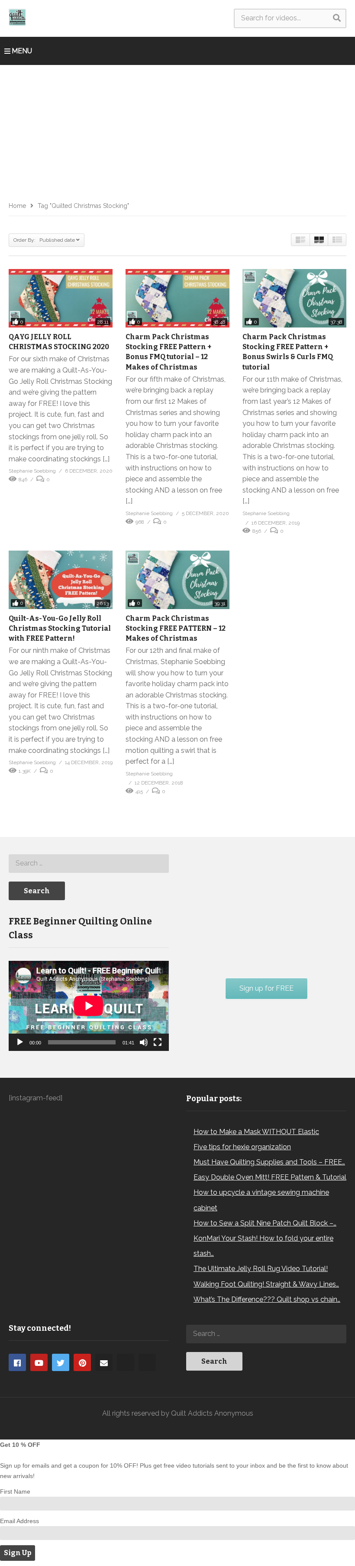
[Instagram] (125, 1362)
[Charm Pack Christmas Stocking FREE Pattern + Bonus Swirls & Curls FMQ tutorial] (294, 298)
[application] (89, 1006)
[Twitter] (60, 1362)
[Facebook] (17, 1362)
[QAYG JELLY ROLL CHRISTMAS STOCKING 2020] (61, 298)
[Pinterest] (82, 1362)
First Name (15, 1491)
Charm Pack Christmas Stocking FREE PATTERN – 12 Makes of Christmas (176, 628)
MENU (22, 51)
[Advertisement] (177, 130)
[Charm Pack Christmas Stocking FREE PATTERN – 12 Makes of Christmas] (177, 580)
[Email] (104, 1362)
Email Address (19, 1520)
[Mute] (143, 1042)
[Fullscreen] (157, 1042)
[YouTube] (39, 1362)
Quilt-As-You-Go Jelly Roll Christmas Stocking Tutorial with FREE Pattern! (60, 628)
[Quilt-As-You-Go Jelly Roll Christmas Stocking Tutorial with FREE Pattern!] (61, 580)
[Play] (20, 1042)
